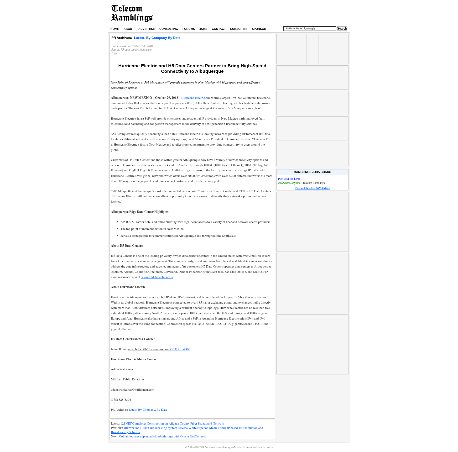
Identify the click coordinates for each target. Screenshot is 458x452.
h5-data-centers (130, 49)
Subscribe (238, 29)
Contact (219, 29)
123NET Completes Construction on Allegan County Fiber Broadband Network (172, 423)
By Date (174, 38)
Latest (139, 38)
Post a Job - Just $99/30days (312, 188)
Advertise (146, 29)
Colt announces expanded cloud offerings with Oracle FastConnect (162, 436)
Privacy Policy (264, 447)
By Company (156, 38)
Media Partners (243, 447)
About (129, 29)
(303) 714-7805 (180, 349)
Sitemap (225, 447)
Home (114, 29)
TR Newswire (132, 13)
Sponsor (259, 29)
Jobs (203, 29)
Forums (188, 29)
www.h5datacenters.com (157, 277)
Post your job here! (289, 178)
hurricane (145, 49)
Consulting (168, 29)
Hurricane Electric (193, 97)
